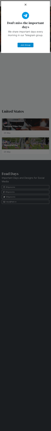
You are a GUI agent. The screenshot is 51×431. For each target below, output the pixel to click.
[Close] (26, 4)
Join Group (25, 45)
